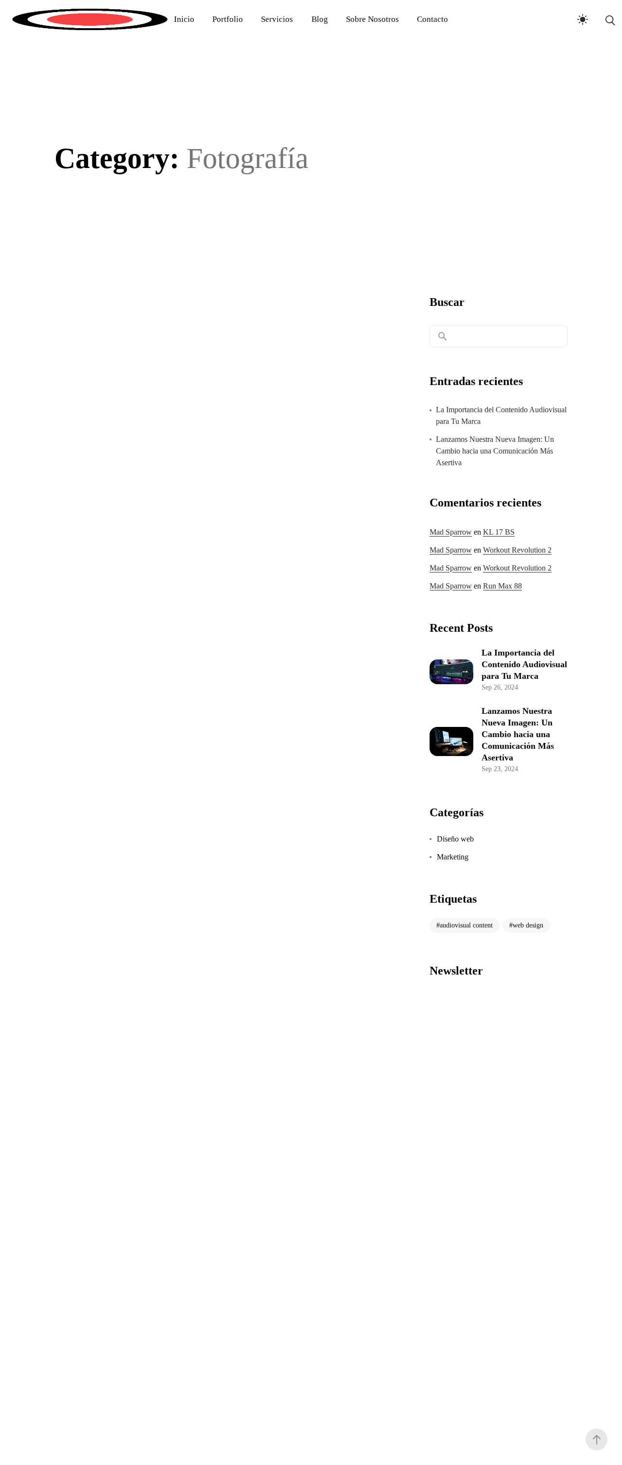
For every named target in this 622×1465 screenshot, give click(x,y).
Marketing (452, 857)
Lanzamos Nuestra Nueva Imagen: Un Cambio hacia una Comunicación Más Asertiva (495, 451)
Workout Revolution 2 (517, 550)
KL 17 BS (499, 532)
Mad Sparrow (451, 532)
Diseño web (455, 839)
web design (528, 925)
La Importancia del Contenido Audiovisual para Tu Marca (501, 415)
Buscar (447, 302)
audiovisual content (466, 925)
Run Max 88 (502, 586)
